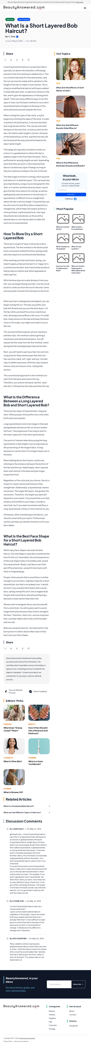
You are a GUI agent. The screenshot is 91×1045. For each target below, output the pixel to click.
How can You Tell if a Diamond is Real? (62, 268)
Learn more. (79, 2)
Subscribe (70, 194)
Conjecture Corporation (27, 1038)
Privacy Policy (8, 1041)
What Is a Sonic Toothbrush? (35, 762)
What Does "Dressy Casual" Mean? (13, 729)
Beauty (31, 724)
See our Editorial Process (15, 691)
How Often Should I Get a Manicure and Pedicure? (38, 730)
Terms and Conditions (21, 1041)
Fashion (7, 724)
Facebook (73, 1026)
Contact (72, 1014)
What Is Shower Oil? (13, 792)
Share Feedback (40, 691)
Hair (58, 83)
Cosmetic (8, 758)
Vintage (52, 1029)
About (71, 1011)
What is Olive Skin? (13, 761)
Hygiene (32, 758)
